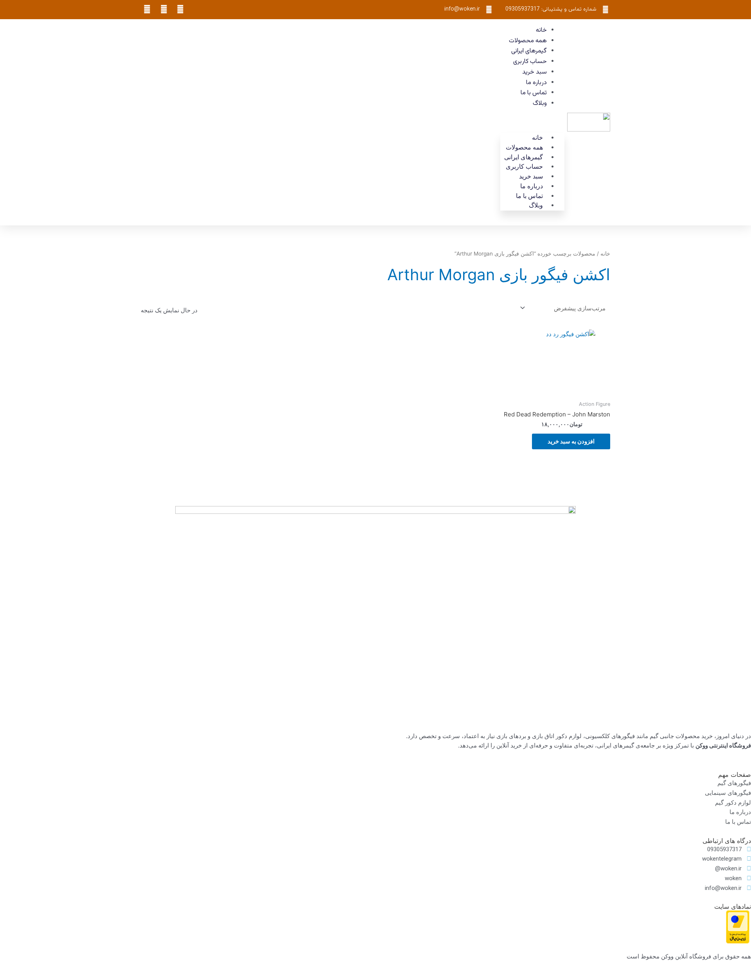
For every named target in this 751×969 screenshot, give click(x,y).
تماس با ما (534, 93)
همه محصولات (528, 41)
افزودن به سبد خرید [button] (571, 441)
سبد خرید (534, 72)
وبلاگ (540, 103)
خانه (541, 30)
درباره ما (536, 83)
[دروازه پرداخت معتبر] (737, 926)
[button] (532, 122)
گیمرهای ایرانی (529, 51)
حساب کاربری (530, 62)
